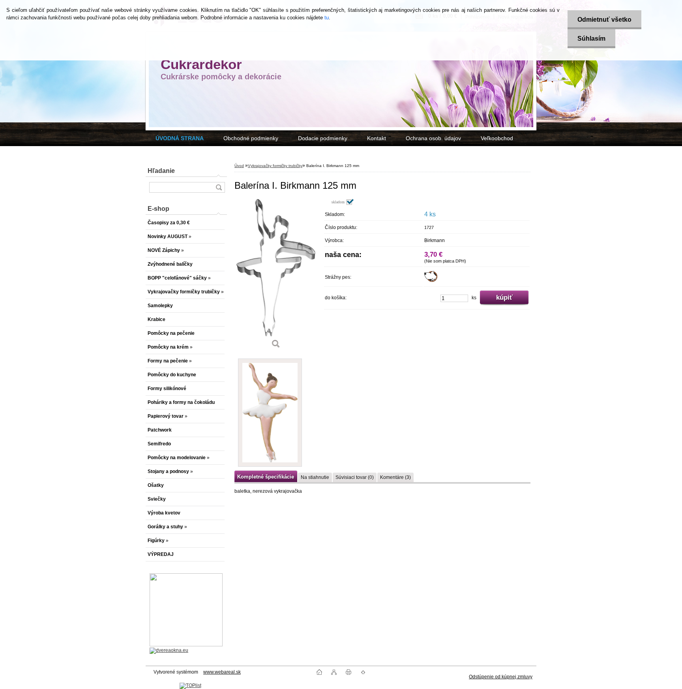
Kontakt (376, 138)
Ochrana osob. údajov (433, 138)
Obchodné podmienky (250, 138)
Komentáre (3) (395, 477)
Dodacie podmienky (322, 138)
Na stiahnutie (315, 477)
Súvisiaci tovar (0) (354, 477)
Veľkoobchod (497, 138)
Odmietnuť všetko (604, 19)
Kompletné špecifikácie (265, 477)
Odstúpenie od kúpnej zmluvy (500, 677)
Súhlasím (591, 38)
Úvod (239, 165)
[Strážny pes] (430, 280)
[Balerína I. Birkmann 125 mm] (276, 276)
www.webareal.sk (222, 672)
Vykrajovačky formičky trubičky (275, 165)
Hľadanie (161, 170)
